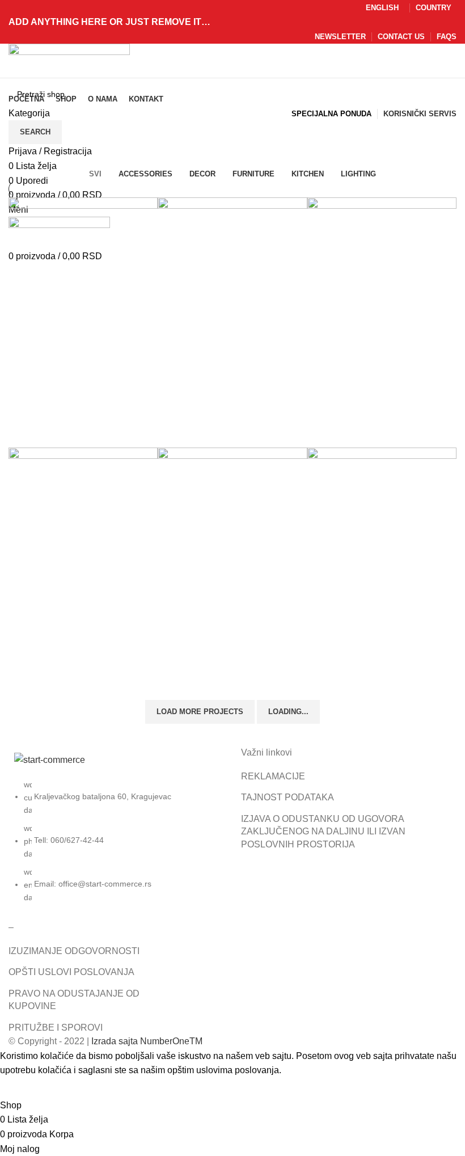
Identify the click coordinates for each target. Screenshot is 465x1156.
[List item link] (116, 846)
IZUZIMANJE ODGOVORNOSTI (74, 951)
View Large (23, 361)
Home (18, 159)
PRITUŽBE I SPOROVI (56, 1027)
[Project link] (83, 322)
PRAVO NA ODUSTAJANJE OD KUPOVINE (74, 1000)
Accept (22, 1088)
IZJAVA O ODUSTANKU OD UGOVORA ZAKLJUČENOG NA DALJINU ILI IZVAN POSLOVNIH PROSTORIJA (323, 831)
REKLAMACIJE (273, 776)
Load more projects (200, 711)
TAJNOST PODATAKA (287, 797)
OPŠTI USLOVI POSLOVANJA (71, 972)
